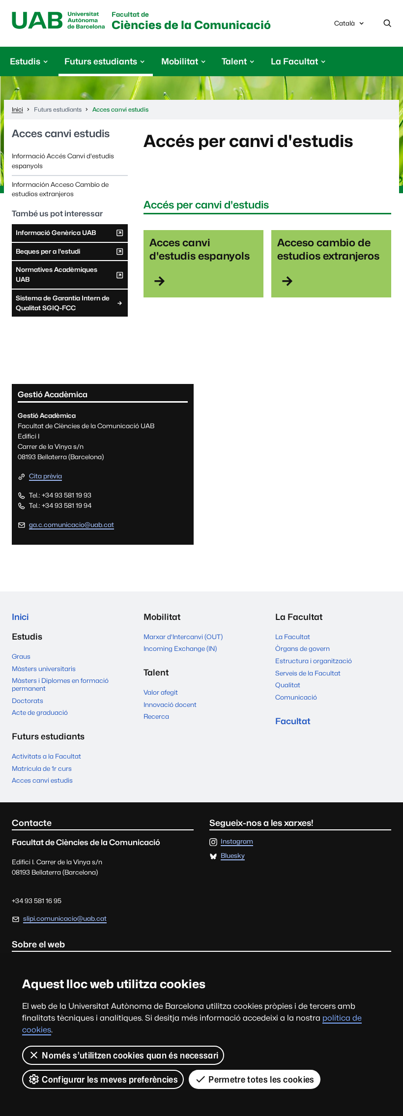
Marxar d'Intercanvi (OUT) (183, 637)
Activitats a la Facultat (46, 756)
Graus (21, 656)
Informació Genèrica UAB (55, 235)
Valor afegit (161, 692)
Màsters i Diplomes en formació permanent (60, 684)
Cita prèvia (45, 476)
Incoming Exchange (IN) (180, 648)
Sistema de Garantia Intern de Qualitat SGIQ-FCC (63, 303)
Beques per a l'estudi (47, 254)
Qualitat (287, 685)
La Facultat (292, 637)
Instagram (237, 841)
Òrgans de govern (302, 648)
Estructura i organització (313, 661)
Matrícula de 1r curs (42, 768)
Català (344, 25)
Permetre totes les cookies (261, 1079)
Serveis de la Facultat (308, 673)
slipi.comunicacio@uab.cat (65, 918)
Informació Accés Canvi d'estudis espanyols (63, 161)
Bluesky (233, 856)
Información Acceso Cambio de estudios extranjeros (60, 189)
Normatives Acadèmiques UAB (56, 276)
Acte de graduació (40, 712)
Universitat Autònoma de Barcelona (59, 20)
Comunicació (296, 697)
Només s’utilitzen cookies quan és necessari (130, 1055)
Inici (20, 617)
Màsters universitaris (44, 669)
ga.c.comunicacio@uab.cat (71, 525)
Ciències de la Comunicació (191, 21)
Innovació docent (170, 704)
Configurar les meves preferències (110, 1079)
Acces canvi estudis (61, 133)
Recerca (156, 716)
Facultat (293, 721)
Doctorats (27, 701)
